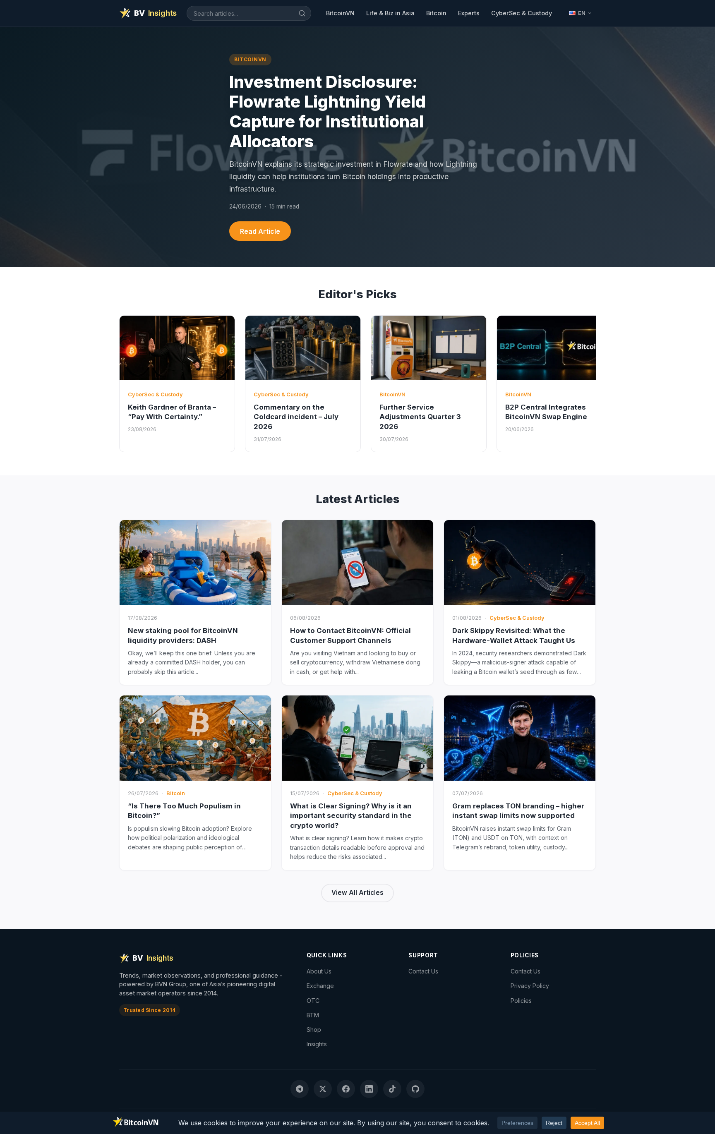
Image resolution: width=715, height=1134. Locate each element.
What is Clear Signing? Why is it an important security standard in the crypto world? (351, 816)
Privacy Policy (530, 985)
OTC (313, 1000)
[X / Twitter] (323, 1089)
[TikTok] (392, 1089)
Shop (314, 1029)
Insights (317, 1044)
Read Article (260, 231)
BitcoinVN (340, 13)
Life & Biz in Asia (390, 13)
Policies (521, 1000)
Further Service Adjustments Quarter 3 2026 (420, 417)
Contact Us (423, 971)
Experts (469, 13)
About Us (319, 971)
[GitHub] (415, 1089)
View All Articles (357, 893)
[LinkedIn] (369, 1089)
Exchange (320, 985)
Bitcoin (436, 13)
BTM (313, 1015)
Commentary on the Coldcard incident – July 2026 (296, 417)
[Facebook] (346, 1089)
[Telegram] (299, 1089)
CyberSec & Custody (521, 13)
